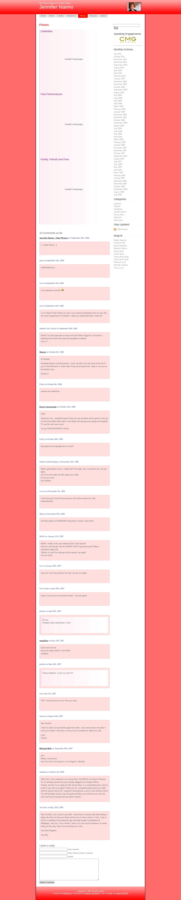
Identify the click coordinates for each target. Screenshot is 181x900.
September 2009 (120, 90)
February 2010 (120, 76)
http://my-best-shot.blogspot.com (54, 761)
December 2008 (120, 115)
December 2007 (120, 148)
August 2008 (119, 126)
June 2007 (118, 164)
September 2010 (120, 65)
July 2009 (118, 95)
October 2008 (119, 120)
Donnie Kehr (119, 251)
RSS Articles (122, 229)
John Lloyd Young (121, 259)
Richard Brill (45, 748)
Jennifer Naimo (56, 7)
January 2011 (119, 57)
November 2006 (120, 184)
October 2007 (119, 153)
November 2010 (120, 62)
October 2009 (119, 87)
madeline (43, 641)
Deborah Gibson (120, 248)
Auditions (117, 204)
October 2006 (119, 186)
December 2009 (120, 81)
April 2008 (118, 137)
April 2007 (118, 170)
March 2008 (118, 139)
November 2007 (120, 150)
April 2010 (118, 73)
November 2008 (120, 117)
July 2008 (118, 128)
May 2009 (118, 101)
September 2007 (120, 156)
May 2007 (118, 167)
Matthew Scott (120, 262)
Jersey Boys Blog (121, 257)
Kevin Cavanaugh (48, 407)
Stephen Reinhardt (91, 893)
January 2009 (119, 112)
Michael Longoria (121, 265)
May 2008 (118, 134)
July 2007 (118, 161)
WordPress (67, 893)
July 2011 (118, 54)
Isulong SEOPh (122, 893)
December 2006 (120, 181)
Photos (44, 25)
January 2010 (119, 79)
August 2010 (119, 68)
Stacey (42, 352)
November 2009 (120, 84)
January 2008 (119, 145)
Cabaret (117, 206)
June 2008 (118, 131)
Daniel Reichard (120, 246)
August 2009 (119, 93)
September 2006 (120, 189)
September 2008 (120, 123)
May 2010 (118, 70)
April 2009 (118, 104)
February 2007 (120, 175)
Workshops (118, 220)
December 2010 (120, 59)
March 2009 (118, 106)
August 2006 (119, 192)
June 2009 (118, 98)
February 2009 (120, 109)
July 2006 (118, 195)
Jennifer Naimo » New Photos (53, 238)
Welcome (117, 217)
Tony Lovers (119, 268)
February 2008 (120, 142)
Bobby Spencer (120, 240)
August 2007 (119, 159)
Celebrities (118, 209)
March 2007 (118, 173)
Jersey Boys (119, 215)
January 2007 (119, 178)
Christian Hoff (119, 243)
